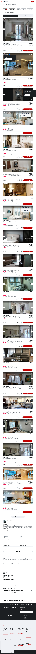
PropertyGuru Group (6, 607)
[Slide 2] (16, 123)
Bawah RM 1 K (10, 576)
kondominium (18, 558)
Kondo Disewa (20, 629)
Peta (26, 15)
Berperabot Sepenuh (6, 585)
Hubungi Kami (14, 607)
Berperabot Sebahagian (13, 585)
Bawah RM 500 (5, 576)
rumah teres (14, 558)
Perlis (4, 572)
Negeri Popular (20, 639)
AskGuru (4, 630)
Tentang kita (4, 608)
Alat (26, 639)
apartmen (21, 558)
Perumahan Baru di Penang (28, 635)
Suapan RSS (27, 643)
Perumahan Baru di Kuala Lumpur (28, 633)
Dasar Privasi (21, 651)
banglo (26, 558)
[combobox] (17, 7)
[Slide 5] (18, 123)
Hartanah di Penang (21, 644)
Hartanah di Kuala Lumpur (20, 641)
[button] (6, 528)
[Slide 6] (19, 123)
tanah (30, 558)
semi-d (24, 558)
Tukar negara (22, 607)
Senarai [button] (11, 15)
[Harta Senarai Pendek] (32, 19)
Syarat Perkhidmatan (16, 651)
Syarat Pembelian (26, 651)
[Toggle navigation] (35, 1)
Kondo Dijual (12, 629)
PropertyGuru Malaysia (5, 629)
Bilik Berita (13, 608)
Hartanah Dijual (12, 628)
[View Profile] (6, 19)
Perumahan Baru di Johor (28, 631)
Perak (6, 572)
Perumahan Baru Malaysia (28, 629)
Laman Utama (5, 4)
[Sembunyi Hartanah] (30, 19)
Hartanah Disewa (21, 628)
